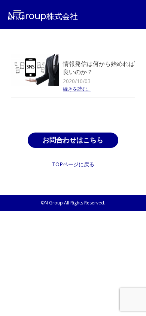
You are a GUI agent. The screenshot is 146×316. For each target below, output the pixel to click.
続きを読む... (77, 89)
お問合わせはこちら (73, 140)
